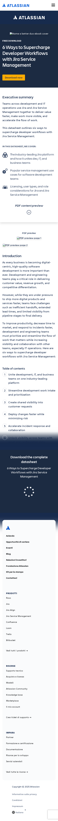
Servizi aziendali (14, 761)
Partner (10, 737)
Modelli (10, 683)
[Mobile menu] (53, 5)
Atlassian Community (16, 689)
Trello (8, 634)
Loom (8, 628)
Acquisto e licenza (15, 676)
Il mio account (13, 707)
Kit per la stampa (14, 572)
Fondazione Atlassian (17, 566)
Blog (8, 554)
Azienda (10, 536)
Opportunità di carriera (17, 542)
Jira (8, 604)
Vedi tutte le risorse (16, 772)
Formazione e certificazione (19, 743)
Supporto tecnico (14, 671)
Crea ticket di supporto (17, 717)
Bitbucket (10, 640)
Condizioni (17, 800)
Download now (13, 77)
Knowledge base (14, 695)
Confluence (11, 622)
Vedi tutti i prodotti (15, 650)
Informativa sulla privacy (24, 794)
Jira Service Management (18, 616)
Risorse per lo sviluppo (17, 755)
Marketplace (12, 701)
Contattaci (11, 578)
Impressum (17, 806)
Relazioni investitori (16, 560)
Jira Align (10, 610)
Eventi (9, 548)
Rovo (8, 598)
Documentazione (14, 749)
